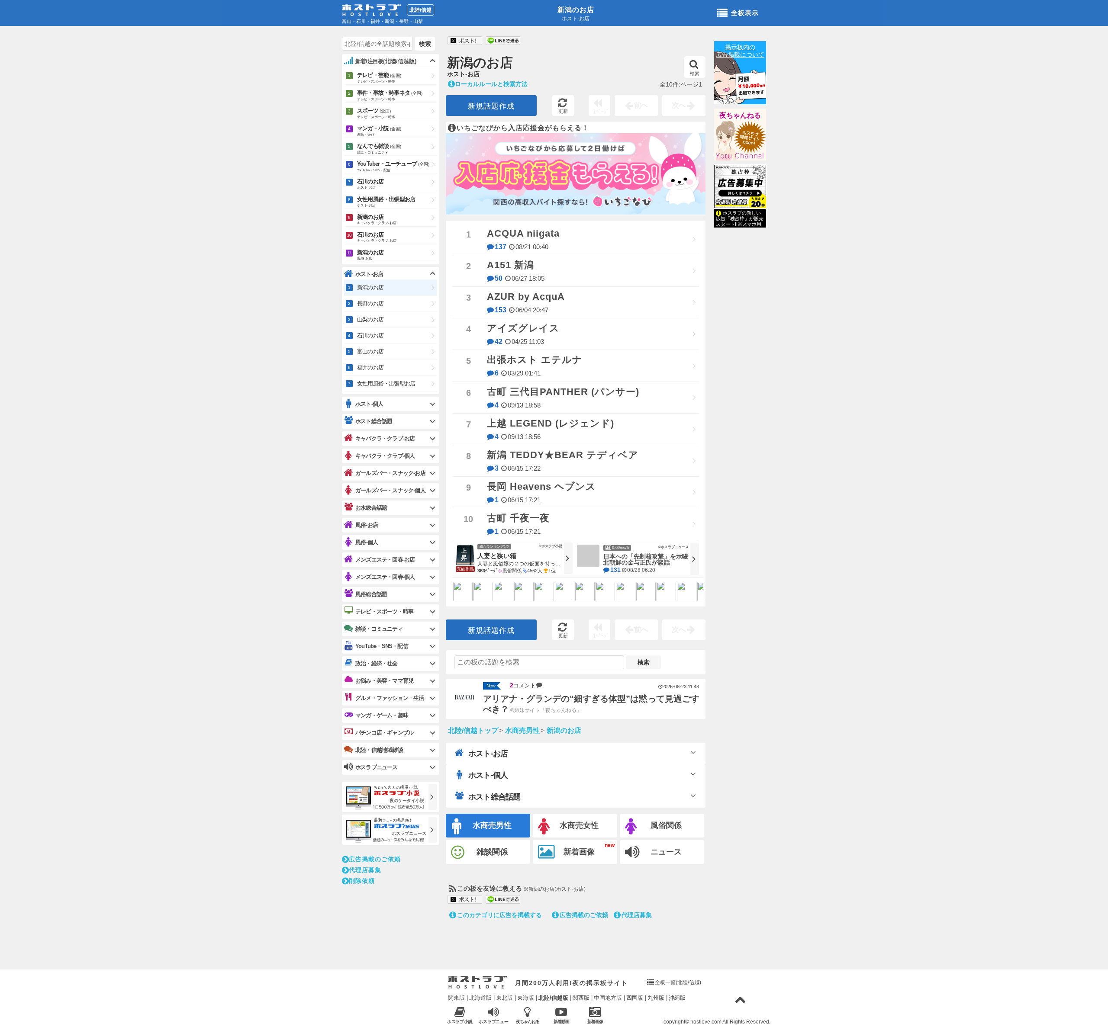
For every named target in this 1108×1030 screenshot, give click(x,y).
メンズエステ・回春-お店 (385, 559)
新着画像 (579, 851)
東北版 (504, 998)
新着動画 (561, 1021)
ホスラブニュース (494, 1021)
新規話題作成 (491, 106)
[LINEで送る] (503, 41)
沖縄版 (677, 998)
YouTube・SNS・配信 (381, 646)
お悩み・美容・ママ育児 (384, 680)
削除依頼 (362, 880)
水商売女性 (579, 825)
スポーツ (376, 113)
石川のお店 (370, 183)
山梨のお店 (370, 319)
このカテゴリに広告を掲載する (499, 914)
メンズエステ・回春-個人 (385, 577)
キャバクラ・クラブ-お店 (385, 438)
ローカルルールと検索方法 (491, 83)
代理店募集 (637, 914)
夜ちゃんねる (740, 115)
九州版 (655, 998)
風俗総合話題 (371, 594)
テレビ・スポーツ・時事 (384, 611)
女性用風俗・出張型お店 (386, 201)
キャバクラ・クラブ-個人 (385, 455)
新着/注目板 (385, 61)
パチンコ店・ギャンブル (384, 732)
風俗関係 (666, 825)
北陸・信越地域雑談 (379, 750)
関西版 (581, 998)
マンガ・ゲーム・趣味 (381, 715)
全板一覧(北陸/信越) (678, 982)
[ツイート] (465, 41)
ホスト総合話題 (494, 797)
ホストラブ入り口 (477, 982)
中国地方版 (608, 998)
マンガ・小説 (379, 131)
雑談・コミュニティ (379, 629)
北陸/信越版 (553, 998)
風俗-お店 (366, 525)
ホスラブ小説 (460, 1021)
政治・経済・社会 (376, 663)
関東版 (456, 998)
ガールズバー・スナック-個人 (390, 490)
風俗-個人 (366, 542)
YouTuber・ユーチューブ (393, 166)
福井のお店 (370, 367)
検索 (694, 73)
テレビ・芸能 (379, 77)
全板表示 (745, 12)
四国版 (634, 998)
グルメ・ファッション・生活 (389, 698)
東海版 (525, 998)
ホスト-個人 (488, 775)
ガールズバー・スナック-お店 (390, 473)
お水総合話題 (371, 507)
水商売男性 (492, 825)
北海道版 (480, 998)
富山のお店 (370, 351)
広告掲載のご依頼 (584, 914)
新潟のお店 (575, 9)
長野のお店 (370, 303)
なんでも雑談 (379, 148)
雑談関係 (492, 851)
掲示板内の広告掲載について (740, 51)
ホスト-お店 (488, 753)
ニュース (666, 851)
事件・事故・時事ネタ (389, 95)
